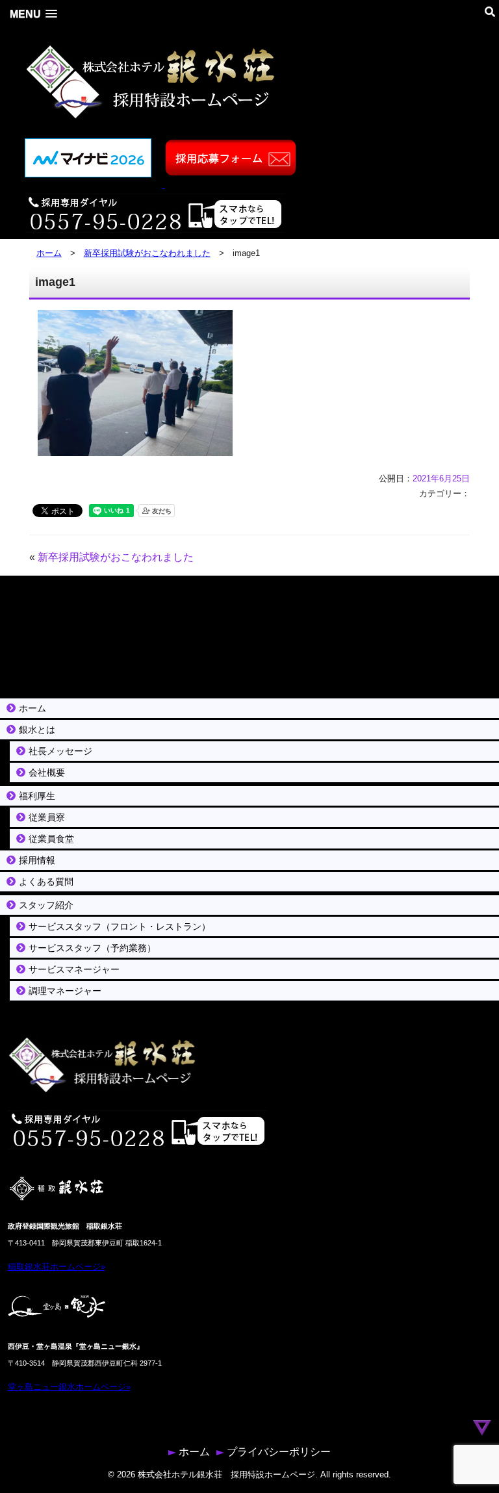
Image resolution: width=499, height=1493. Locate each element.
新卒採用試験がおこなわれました (147, 253)
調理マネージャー (65, 991)
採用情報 (37, 860)
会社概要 (47, 772)
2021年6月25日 (441, 478)
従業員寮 (47, 817)
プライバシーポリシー (279, 1451)
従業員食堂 (51, 839)
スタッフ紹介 (46, 905)
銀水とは (37, 729)
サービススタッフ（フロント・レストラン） (120, 926)
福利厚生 (37, 796)
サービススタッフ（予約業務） (92, 948)
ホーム (49, 253)
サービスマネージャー (74, 969)
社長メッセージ (60, 751)
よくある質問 (46, 881)
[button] (33, 14)
